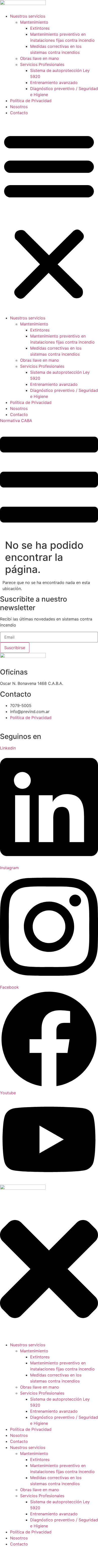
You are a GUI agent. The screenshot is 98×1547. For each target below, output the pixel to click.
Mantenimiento (34, 22)
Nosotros (19, 106)
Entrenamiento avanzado (54, 82)
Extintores (40, 28)
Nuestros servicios (27, 16)
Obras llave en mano (39, 58)
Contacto (19, 112)
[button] (49, 215)
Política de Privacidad (31, 100)
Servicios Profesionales (42, 64)
